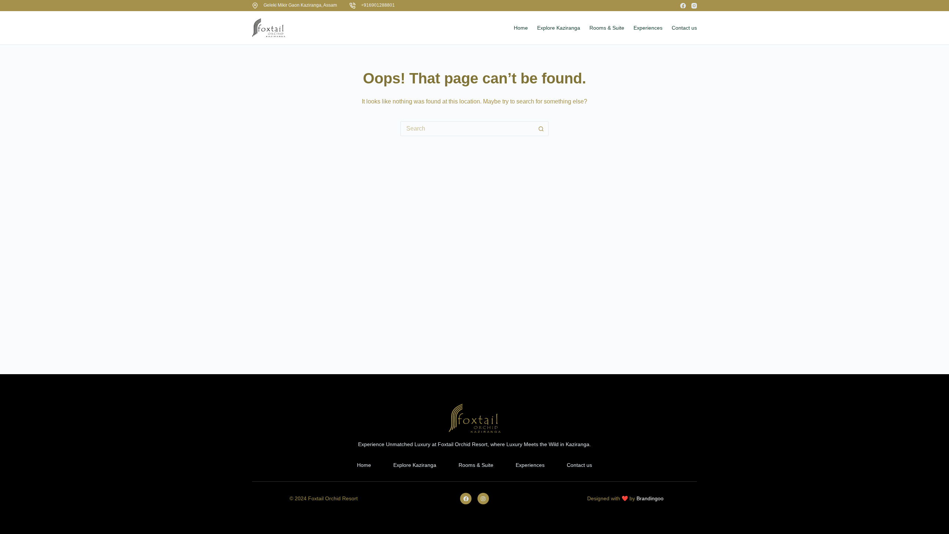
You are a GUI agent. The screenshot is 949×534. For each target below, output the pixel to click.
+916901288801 (378, 5)
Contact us (579, 465)
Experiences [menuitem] (648, 28)
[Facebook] (683, 6)
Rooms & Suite (476, 465)
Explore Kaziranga (414, 465)
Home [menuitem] (521, 28)
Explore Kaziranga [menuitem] (558, 28)
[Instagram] (694, 6)
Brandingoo (650, 498)
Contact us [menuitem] (684, 28)
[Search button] (541, 128)
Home (364, 465)
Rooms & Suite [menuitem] (606, 28)
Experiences (530, 465)
